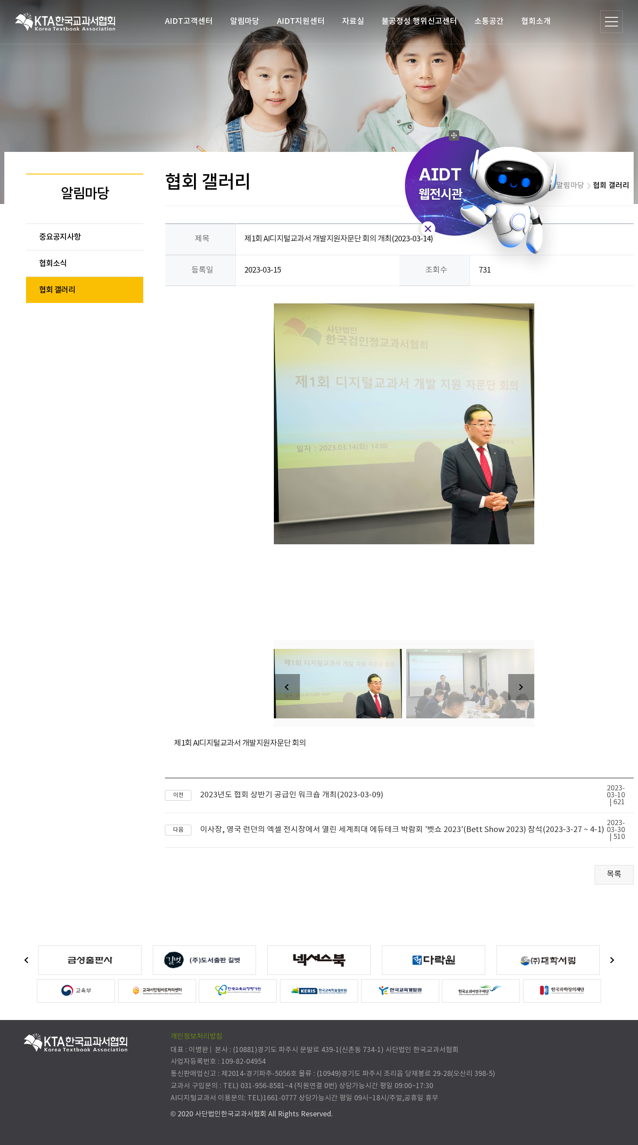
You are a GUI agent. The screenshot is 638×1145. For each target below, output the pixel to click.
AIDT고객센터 (189, 22)
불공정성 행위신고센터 (419, 22)
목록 (614, 874)
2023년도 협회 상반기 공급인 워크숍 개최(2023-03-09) (291, 795)
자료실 (353, 22)
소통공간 (489, 22)
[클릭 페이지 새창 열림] (90, 960)
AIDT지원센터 (301, 22)
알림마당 (245, 22)
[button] (521, 687)
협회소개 (536, 22)
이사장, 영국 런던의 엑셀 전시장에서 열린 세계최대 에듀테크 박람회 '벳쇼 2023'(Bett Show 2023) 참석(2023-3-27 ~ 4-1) (402, 830)
